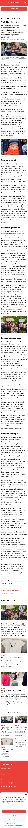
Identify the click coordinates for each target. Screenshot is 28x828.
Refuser (14, 815)
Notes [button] (3, 580)
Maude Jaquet (16, 590)
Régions (3, 590)
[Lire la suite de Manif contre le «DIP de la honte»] (7, 719)
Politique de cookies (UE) (7, 783)
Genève (3, 15)
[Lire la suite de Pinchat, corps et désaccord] (14, 612)
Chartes (3, 774)
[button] (25, 794)
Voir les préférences (14, 820)
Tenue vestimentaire (7, 593)
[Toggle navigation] (2, 3)
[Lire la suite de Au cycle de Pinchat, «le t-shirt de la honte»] (14, 679)
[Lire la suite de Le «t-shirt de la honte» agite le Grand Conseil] (21, 719)
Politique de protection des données (14, 825)
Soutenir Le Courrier (6, 777)
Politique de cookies (10, 823)
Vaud (16, 738)
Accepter (14, 811)
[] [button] (8, 580)
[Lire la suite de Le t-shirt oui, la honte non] (14, 645)
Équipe (2, 771)
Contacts (3, 780)
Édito (2, 622)
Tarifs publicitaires (5, 790)
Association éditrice (5, 768)
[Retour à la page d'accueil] (13, 3)
